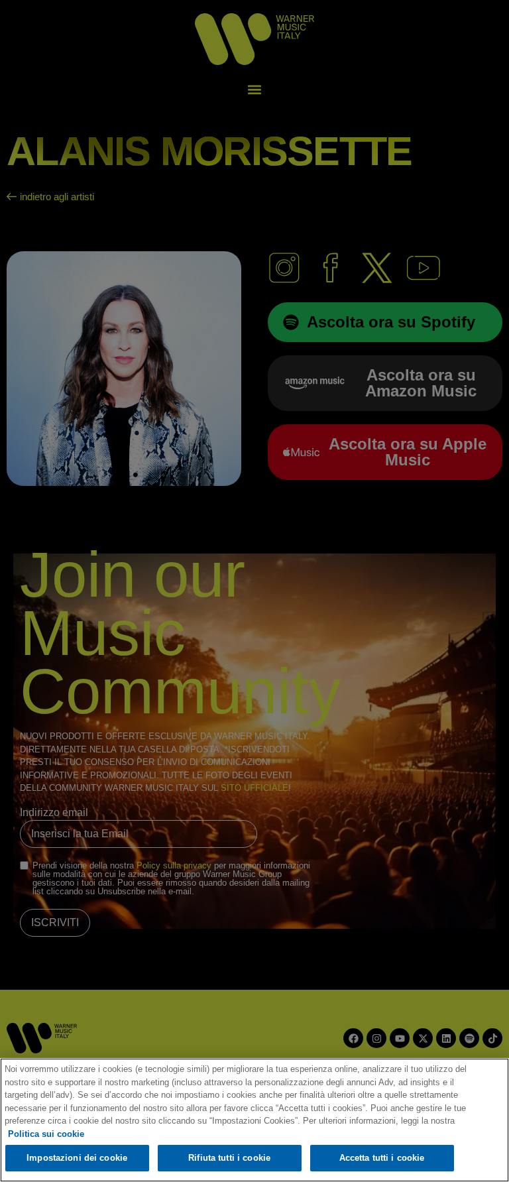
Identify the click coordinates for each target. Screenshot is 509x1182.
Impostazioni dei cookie (77, 1158)
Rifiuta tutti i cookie (229, 1158)
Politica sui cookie (46, 1134)
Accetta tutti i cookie (382, 1158)
